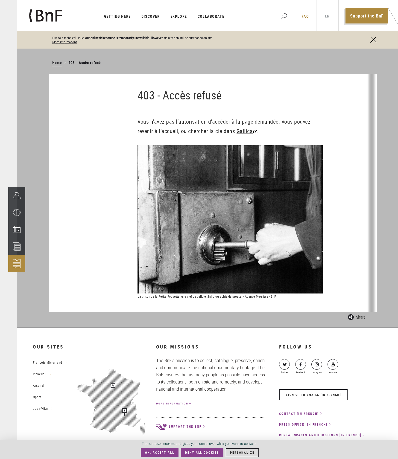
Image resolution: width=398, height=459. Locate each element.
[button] (16, 212)
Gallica (245, 131)
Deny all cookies (202, 452)
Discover (150, 16)
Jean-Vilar (40, 408)
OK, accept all (159, 452)
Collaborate (211, 16)
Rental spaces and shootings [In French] (320, 435)
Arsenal (38, 385)
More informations (64, 42)
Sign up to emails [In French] (313, 395)
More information (172, 403)
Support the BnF (367, 16)
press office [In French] (303, 424)
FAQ (305, 16)
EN (327, 16)
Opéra (37, 397)
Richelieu (40, 374)
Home (57, 62)
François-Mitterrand (47, 362)
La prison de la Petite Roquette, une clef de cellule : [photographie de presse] (190, 296)
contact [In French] (299, 414)
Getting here (117, 16)
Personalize (242, 452)
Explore (178, 16)
